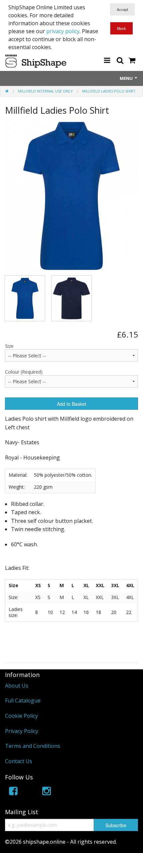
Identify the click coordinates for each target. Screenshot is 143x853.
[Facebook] (13, 792)
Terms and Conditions (32, 746)
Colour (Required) (24, 372)
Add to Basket (71, 403)
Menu (127, 78)
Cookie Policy (21, 715)
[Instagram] (47, 792)
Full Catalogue (23, 700)
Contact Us (18, 761)
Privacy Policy (21, 731)
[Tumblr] (80, 792)
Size (9, 346)
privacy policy (62, 31)
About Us (16, 685)
